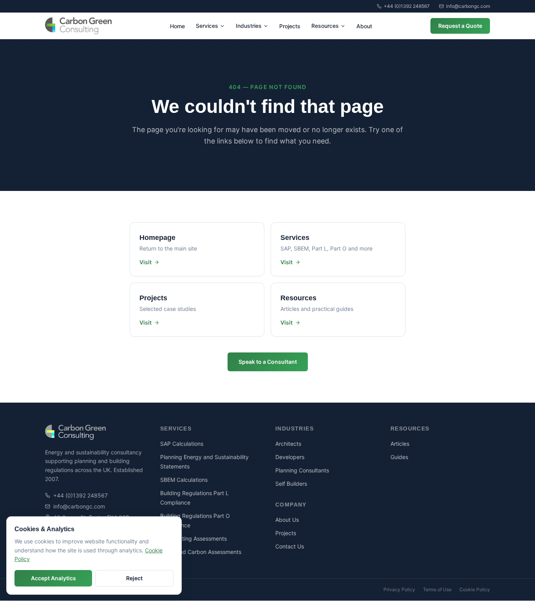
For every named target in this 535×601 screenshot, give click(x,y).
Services (207, 25)
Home (177, 26)
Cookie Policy (474, 589)
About (364, 26)
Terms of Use (437, 589)
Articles (399, 443)
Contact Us (289, 546)
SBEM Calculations (184, 479)
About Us (287, 519)
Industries (249, 25)
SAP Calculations (181, 443)
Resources (325, 25)
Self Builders (291, 483)
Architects (288, 443)
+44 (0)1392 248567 (407, 6)
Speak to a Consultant (268, 361)
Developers (289, 457)
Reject (134, 578)
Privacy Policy (399, 589)
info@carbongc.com (468, 6)
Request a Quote (460, 25)
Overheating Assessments (193, 538)
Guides (399, 457)
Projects (289, 26)
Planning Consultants (302, 470)
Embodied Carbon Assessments (200, 551)
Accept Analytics (53, 578)
